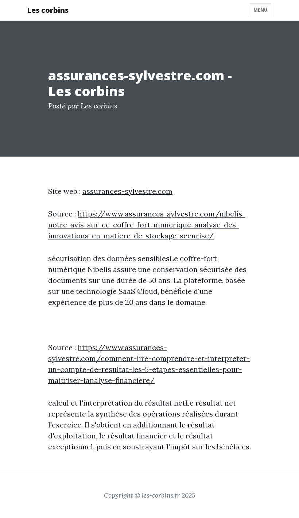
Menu (260, 10)
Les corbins (48, 10)
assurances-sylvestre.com (127, 191)
